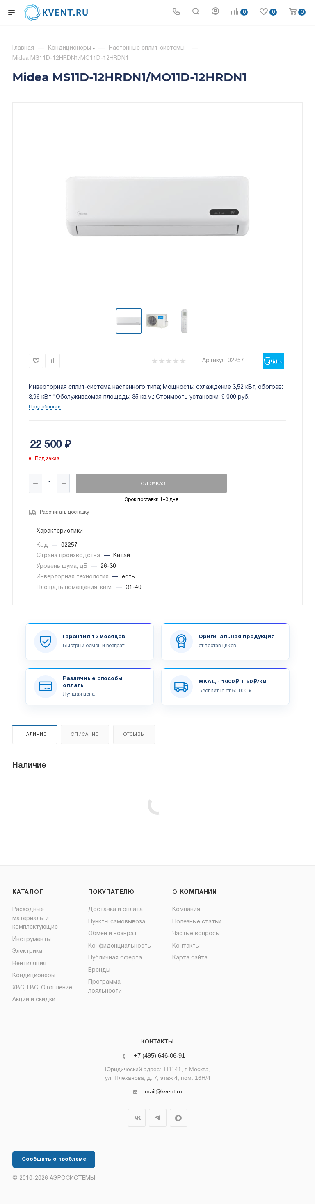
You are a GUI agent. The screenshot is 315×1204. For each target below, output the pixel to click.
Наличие (35, 734)
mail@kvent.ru (163, 1091)
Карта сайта (190, 958)
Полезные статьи (196, 922)
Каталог (27, 892)
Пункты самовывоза (116, 922)
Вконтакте (137, 1118)
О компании (194, 892)
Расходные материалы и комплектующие (35, 918)
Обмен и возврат (112, 933)
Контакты (186, 946)
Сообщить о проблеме (54, 1159)
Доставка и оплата (115, 909)
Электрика (27, 951)
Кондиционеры (33, 975)
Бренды (99, 970)
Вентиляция (29, 963)
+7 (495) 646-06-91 (159, 1056)
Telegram (158, 1118)
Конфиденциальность (119, 946)
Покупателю (111, 892)
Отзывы (134, 734)
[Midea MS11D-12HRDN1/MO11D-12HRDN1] (157, 206)
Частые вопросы (196, 933)
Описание (84, 734)
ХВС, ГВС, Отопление (42, 988)
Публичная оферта (115, 958)
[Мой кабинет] (215, 13)
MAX (178, 1118)
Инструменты (31, 939)
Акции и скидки (33, 999)
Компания (186, 909)
